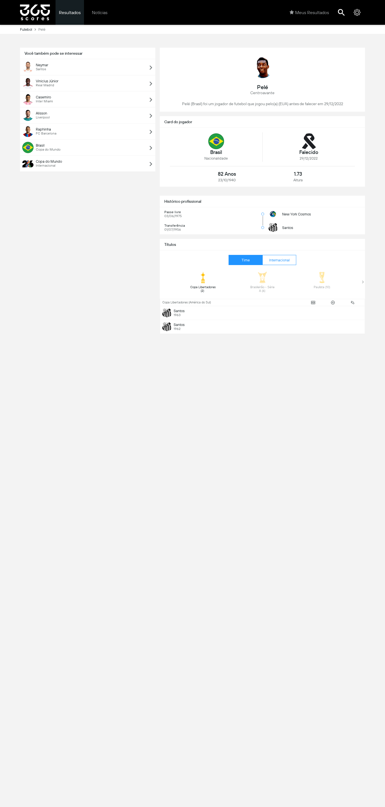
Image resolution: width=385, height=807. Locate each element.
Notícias (99, 12)
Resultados (70, 12)
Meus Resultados (312, 12)
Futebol (26, 29)
